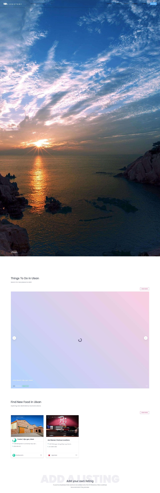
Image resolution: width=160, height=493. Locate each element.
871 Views (20, 417)
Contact (144, 3)
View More (144, 289)
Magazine (134, 3)
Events (126, 3)
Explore (118, 3)
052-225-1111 (17, 446)
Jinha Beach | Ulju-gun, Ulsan (22, 380)
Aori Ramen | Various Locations (59, 440)
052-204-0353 (82, 382)
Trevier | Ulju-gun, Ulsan (25, 439)
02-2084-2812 (53, 447)
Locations (109, 3)
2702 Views (56, 417)
